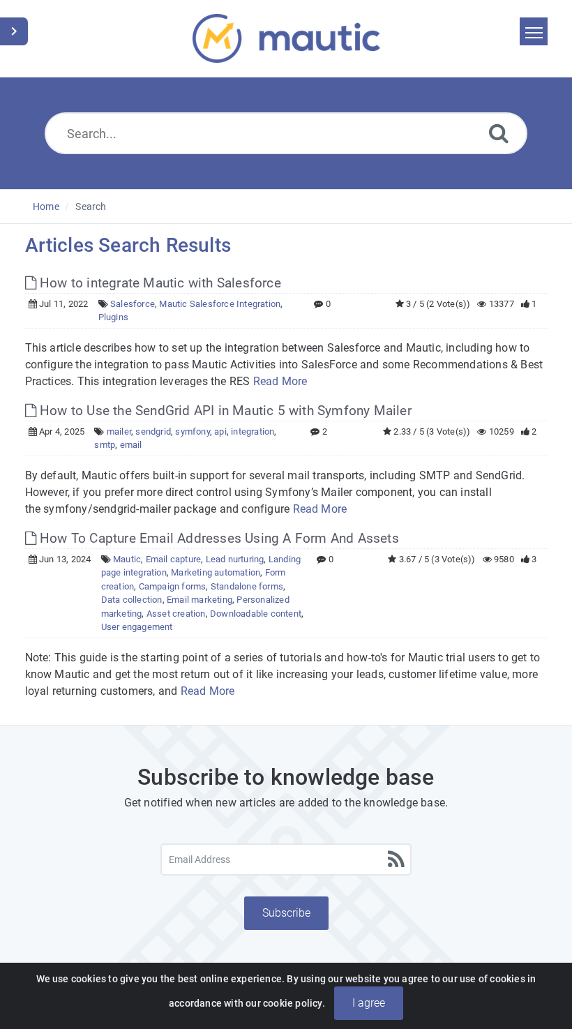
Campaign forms (172, 586)
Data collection (132, 599)
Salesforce (132, 304)
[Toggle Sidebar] (14, 31)
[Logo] (286, 38)
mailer (119, 431)
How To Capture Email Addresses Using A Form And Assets (217, 538)
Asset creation (176, 613)
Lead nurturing (235, 559)
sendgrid (153, 431)
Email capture (174, 559)
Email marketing (199, 599)
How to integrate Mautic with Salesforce (158, 283)
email (131, 445)
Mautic (127, 559)
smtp (104, 445)
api (220, 431)
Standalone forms (247, 586)
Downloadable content (255, 613)
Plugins (113, 317)
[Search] (499, 133)
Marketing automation (215, 572)
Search (90, 206)
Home (46, 206)
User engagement (137, 627)
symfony (192, 431)
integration (252, 431)
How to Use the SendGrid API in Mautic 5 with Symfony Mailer (224, 411)
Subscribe (286, 912)
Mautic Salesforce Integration (219, 304)
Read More (280, 381)
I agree (368, 1002)
